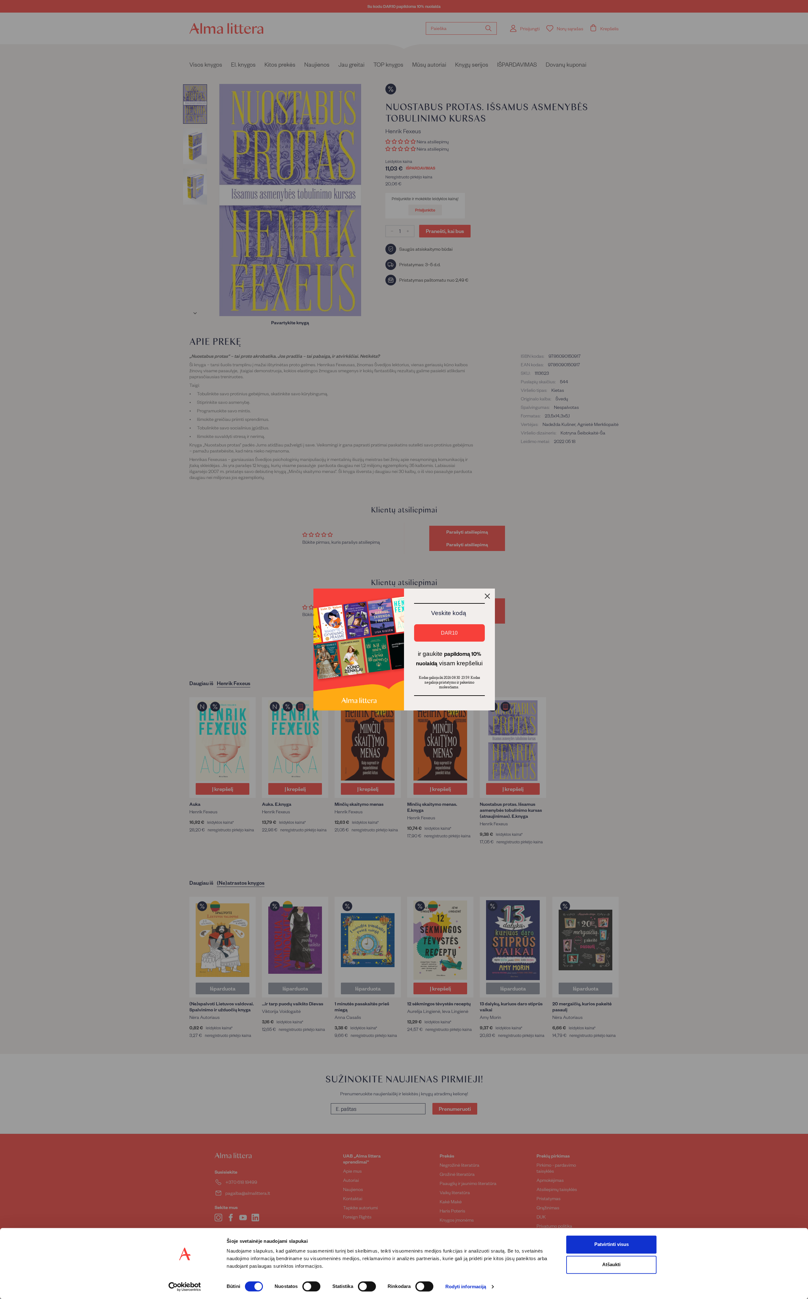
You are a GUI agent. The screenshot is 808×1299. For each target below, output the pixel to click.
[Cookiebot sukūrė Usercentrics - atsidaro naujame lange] (184, 1286)
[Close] (487, 596)
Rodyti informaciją (465, 1287)
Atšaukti (611, 1264)
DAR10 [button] (449, 633)
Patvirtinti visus (611, 1244)
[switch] (311, 1286)
